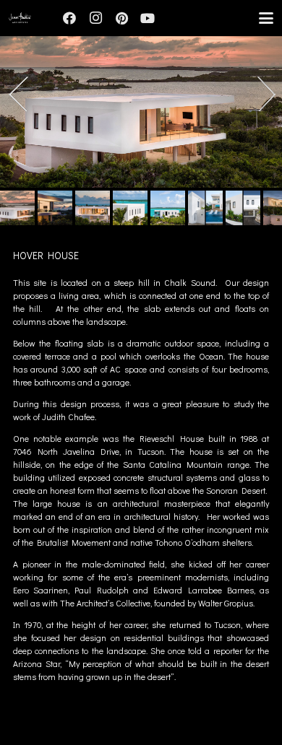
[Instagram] (95, 18)
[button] (266, 18)
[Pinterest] (121, 18)
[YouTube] (147, 18)
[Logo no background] (20, 18)
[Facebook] (69, 18)
